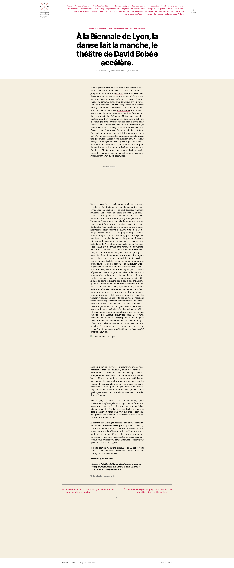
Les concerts (179, 9)
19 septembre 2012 (117, 71)
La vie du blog (99, 9)
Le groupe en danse (165, 9)
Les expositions (86, 9)
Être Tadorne (116, 6)
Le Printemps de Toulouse (174, 14)
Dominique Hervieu (109, 476)
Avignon (126, 6)
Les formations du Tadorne (134, 14)
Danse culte (180, 11)
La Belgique (151, 9)
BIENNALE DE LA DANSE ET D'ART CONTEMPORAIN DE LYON (111, 28)
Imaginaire (125, 9)
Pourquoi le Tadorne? (82, 6)
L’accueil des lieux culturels (119, 11)
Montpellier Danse (138, 9)
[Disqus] (117, 527)
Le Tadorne (72, 563)
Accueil (69, 6)
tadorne (103, 71)
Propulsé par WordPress (88, 563)
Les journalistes (137, 11)
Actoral (149, 14)
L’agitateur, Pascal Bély (101, 6)
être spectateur (153, 6)
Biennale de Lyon (151, 11)
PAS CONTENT (139, 28)
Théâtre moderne (71, 9)
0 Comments (134, 71)
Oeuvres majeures (138, 6)
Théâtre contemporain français (172, 6)
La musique (158, 14)
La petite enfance (112, 9)
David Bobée (97, 476)
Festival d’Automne (166, 11)
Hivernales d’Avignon (99, 11)
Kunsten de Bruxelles (81, 11)
